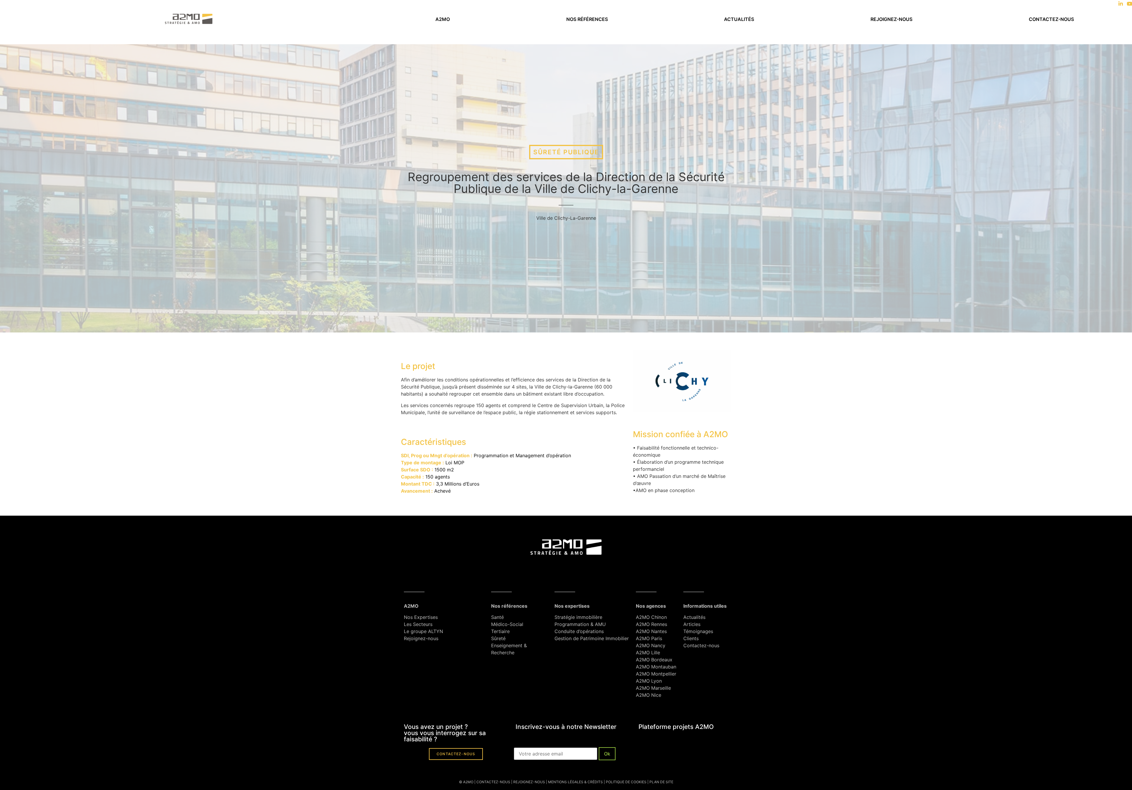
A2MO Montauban (656, 667)
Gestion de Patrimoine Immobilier (592, 638)
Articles (691, 624)
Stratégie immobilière (578, 617)
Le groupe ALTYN (423, 631)
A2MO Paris (649, 638)
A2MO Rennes (651, 624)
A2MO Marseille (653, 688)
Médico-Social (507, 624)
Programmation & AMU (580, 624)
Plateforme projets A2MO (676, 726)
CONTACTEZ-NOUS (493, 782)
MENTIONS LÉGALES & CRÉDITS (575, 782)
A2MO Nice (648, 695)
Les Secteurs (418, 624)
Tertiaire (500, 631)
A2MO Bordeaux (654, 660)
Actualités (739, 19)
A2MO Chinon (651, 617)
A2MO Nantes (651, 631)
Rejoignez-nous (891, 19)
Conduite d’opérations (579, 631)
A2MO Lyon (649, 681)
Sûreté (498, 638)
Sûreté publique (566, 152)
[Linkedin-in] (1120, 3)
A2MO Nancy (650, 645)
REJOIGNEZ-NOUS (528, 782)
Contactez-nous (1051, 19)
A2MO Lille (648, 652)
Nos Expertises (421, 617)
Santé (497, 617)
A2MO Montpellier (656, 674)
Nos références (587, 19)
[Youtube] (1129, 3)
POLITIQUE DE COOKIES (626, 782)
